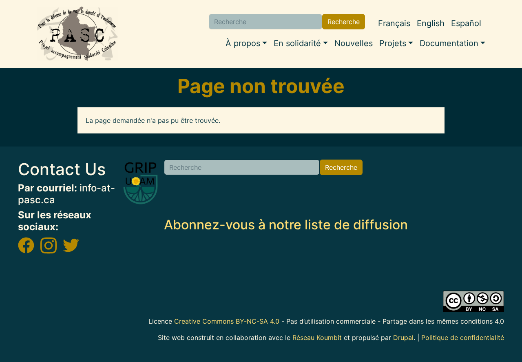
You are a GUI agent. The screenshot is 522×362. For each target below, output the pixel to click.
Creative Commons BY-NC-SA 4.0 (226, 321)
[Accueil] (77, 33)
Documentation (449, 43)
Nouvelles (353, 43)
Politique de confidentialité (462, 337)
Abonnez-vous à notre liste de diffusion (286, 225)
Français (394, 23)
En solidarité (297, 43)
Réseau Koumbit (317, 337)
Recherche (343, 22)
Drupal (403, 337)
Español (466, 23)
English (431, 23)
